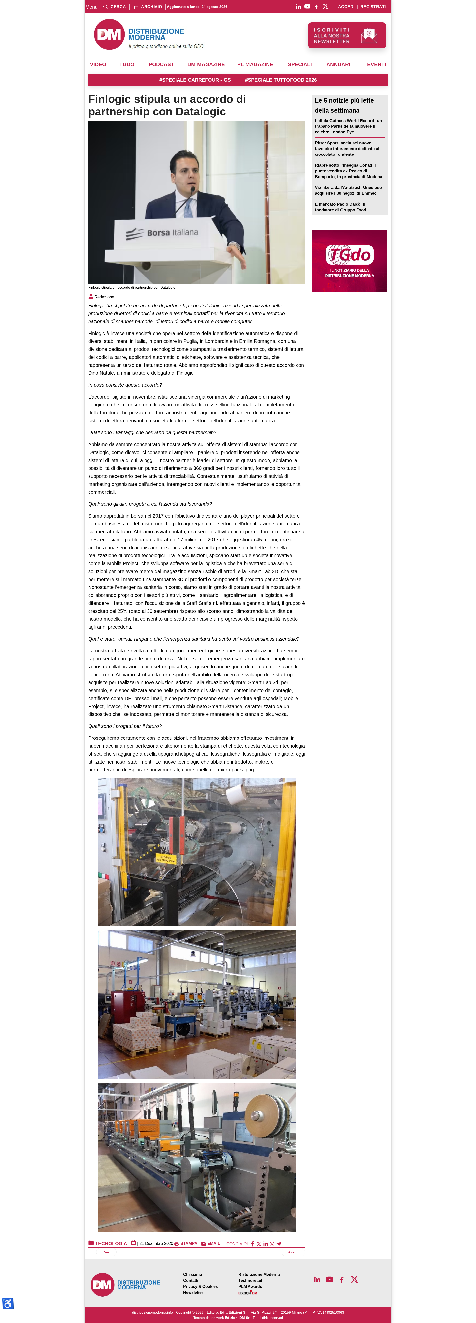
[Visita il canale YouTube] (307, 6)
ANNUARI (338, 64)
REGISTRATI (373, 7)
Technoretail (250, 1280)
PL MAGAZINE (255, 64)
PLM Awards (250, 1286)
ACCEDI (346, 7)
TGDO (126, 64)
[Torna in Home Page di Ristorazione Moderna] (126, 1285)
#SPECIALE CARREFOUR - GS (195, 79)
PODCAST (161, 64)
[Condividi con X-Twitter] (258, 1243)
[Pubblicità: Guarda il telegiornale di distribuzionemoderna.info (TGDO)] (349, 261)
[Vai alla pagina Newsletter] (347, 35)
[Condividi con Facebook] (252, 1243)
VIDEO (98, 64)
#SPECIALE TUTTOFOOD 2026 (281, 79)
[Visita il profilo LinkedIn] (298, 6)
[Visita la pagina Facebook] (316, 6)
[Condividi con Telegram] (278, 1243)
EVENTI (376, 64)
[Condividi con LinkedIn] (265, 1243)
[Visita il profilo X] (325, 6)
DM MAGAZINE (206, 64)
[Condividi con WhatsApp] (271, 1243)
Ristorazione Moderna (259, 1274)
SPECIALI (300, 64)
